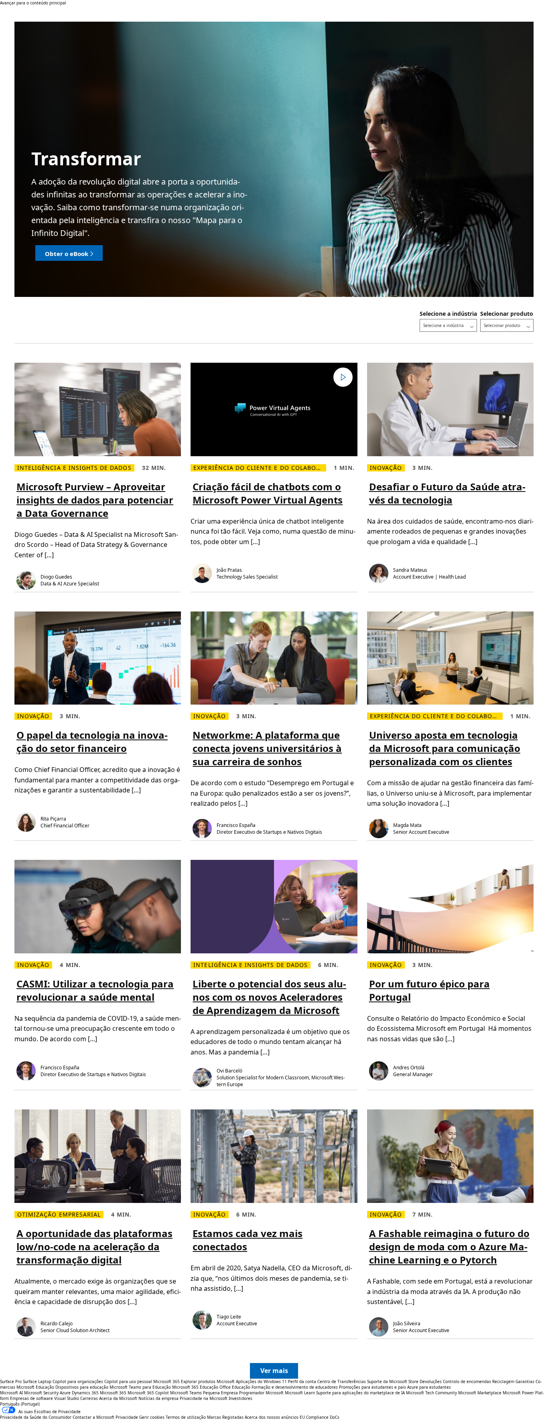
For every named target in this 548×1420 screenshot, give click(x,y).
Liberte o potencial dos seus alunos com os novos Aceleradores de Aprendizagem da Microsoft (269, 997)
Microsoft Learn (300, 1393)
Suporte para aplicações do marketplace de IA (360, 1393)
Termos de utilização (186, 1417)
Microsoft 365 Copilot (148, 1393)
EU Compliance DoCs (319, 1417)
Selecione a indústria (448, 313)
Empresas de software (31, 1398)
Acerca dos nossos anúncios (271, 1417)
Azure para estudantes (429, 1387)
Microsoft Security (41, 1393)
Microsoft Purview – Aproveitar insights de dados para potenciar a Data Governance (94, 500)
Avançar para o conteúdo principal (33, 3)
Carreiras (89, 1398)
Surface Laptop (37, 1381)
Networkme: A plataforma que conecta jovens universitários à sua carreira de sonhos (267, 748)
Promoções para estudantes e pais (372, 1387)
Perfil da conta (302, 1381)
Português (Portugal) (20, 1404)
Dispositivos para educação (81, 1387)
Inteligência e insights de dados (74, 467)
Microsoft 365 (166, 1381)
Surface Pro (11, 1381)
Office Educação (234, 1387)
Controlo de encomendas (467, 1381)
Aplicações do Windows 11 (261, 1381)
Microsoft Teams (186, 1393)
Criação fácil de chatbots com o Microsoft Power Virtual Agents (268, 493)
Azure (65, 1393)
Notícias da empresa (158, 1398)
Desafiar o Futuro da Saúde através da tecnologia (447, 493)
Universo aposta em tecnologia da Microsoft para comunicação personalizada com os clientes (444, 748)
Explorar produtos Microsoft (208, 1381)
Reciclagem (504, 1381)
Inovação (386, 467)
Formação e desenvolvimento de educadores (295, 1387)
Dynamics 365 (85, 1393)
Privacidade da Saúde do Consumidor (35, 1417)
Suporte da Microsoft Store (392, 1381)
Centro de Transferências (341, 1381)
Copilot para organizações (78, 1381)
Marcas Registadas (225, 1417)
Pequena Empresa (220, 1393)
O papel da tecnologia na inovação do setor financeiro (92, 741)
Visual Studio (66, 1398)
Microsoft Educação (35, 1387)
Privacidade (127, 1417)
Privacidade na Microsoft (203, 1398)
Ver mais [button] (274, 1370)
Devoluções (431, 1381)
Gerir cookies (151, 1417)
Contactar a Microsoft (93, 1417)
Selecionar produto (506, 313)
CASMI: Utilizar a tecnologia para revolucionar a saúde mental (95, 990)
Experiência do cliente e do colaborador (259, 467)
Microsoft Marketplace (479, 1393)
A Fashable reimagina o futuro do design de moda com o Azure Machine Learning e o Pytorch (449, 1246)
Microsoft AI (11, 1393)
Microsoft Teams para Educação (140, 1387)
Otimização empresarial (59, 1214)
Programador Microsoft (261, 1393)
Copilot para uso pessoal (128, 1381)
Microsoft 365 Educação (195, 1387)
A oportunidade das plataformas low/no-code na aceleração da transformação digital (94, 1246)
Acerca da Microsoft (118, 1398)
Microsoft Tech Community (431, 1393)
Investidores (240, 1398)
